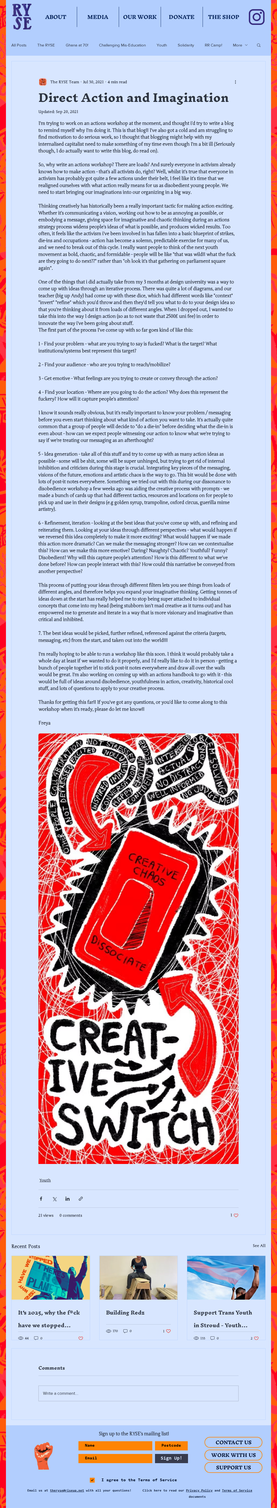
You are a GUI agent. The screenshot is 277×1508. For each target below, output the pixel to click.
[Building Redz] (139, 1278)
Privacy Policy (199, 1490)
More (237, 45)
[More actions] (235, 82)
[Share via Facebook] (41, 1198)
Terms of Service (237, 1490)
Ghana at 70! (77, 45)
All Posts (19, 45)
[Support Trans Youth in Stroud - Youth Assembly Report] (226, 1278)
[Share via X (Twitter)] (54, 1198)
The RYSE (46, 45)
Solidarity (186, 45)
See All (259, 1245)
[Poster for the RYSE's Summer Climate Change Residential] (51, 1278)
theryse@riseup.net (67, 1490)
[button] (258, 45)
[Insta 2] (257, 17)
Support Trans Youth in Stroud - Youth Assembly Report (223, 1319)
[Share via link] (80, 1198)
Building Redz (125, 1312)
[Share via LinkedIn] (67, 1198)
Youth (162, 45)
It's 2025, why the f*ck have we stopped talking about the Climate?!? (49, 1319)
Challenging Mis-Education (122, 45)
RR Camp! (213, 45)
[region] (41, 1456)
